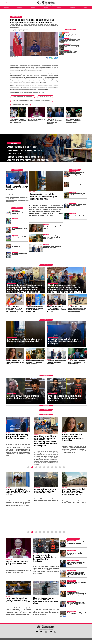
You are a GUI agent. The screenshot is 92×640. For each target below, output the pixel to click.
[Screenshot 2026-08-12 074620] (66, 173)
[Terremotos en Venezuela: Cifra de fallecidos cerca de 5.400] (61, 40)
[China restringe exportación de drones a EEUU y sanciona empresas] (63, 563)
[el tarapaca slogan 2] (46, 5)
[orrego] (63, 553)
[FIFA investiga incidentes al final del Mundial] (8, 229)
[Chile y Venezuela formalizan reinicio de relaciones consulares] (66, 205)
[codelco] (63, 594)
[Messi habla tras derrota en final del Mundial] (8, 221)
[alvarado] (63, 604)
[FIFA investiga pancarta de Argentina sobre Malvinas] (8, 255)
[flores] (66, 184)
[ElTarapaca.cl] (7, 3)
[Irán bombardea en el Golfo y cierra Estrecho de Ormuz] (61, 52)
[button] (22, 96)
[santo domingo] (8, 213)
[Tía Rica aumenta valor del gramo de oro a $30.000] (63, 614)
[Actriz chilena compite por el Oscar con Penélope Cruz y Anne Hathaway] (66, 195)
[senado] (63, 543)
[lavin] (66, 216)
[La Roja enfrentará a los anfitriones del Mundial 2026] (63, 583)
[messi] (8, 246)
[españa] (8, 238)
